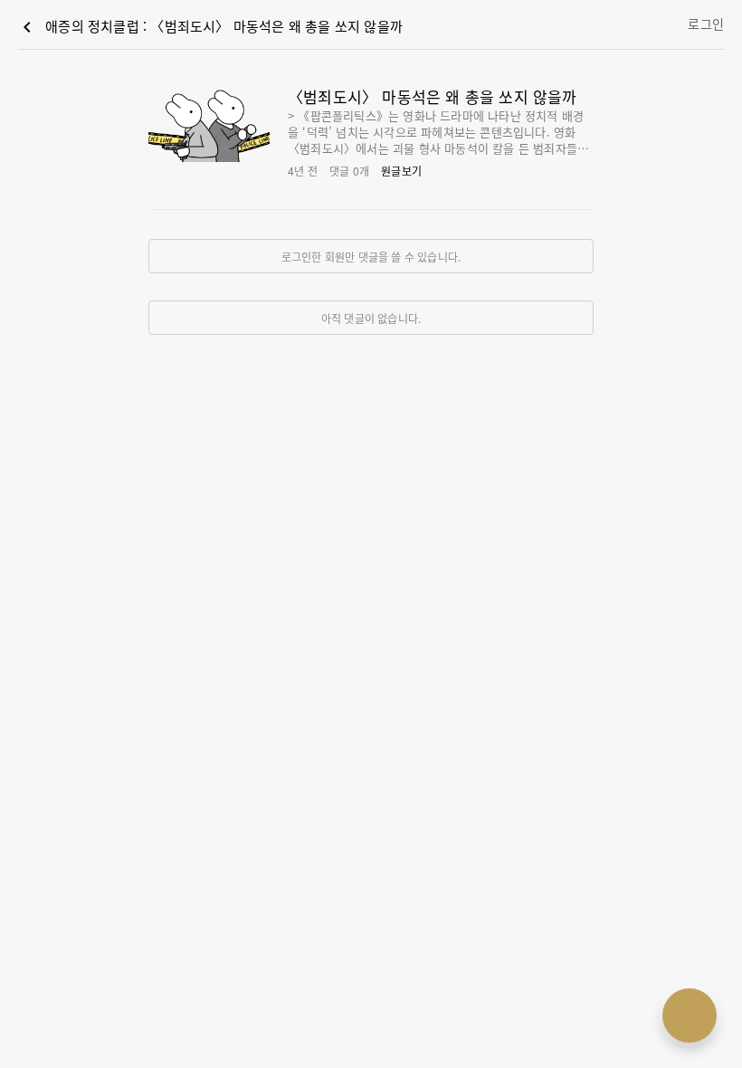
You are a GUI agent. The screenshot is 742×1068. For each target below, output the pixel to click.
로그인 (706, 23)
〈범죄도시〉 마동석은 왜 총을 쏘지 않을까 (432, 96)
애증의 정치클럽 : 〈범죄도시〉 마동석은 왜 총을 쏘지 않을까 (209, 27)
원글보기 (401, 170)
